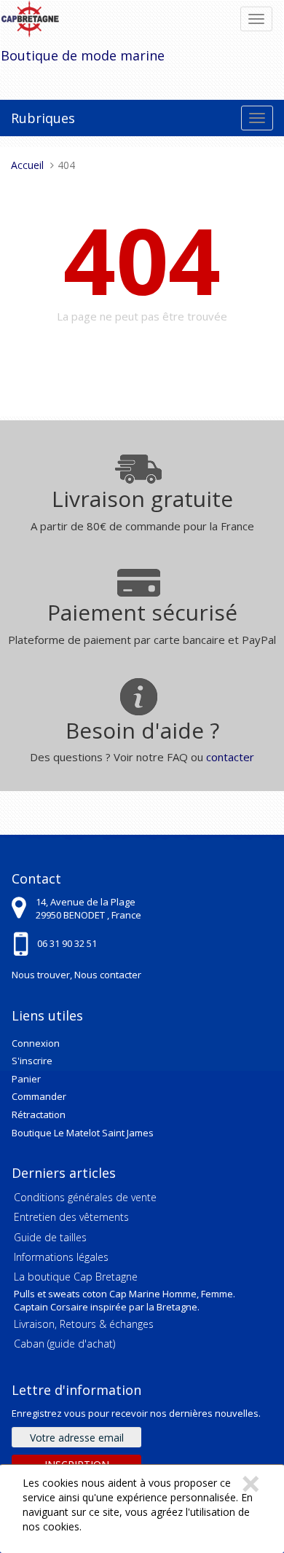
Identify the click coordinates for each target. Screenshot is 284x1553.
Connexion (36, 1043)
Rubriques (43, 118)
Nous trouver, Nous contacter (76, 974)
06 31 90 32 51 (67, 943)
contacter (230, 757)
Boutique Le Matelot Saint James (83, 1132)
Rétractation (39, 1114)
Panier (26, 1078)
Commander (39, 1096)
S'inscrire (32, 1060)
